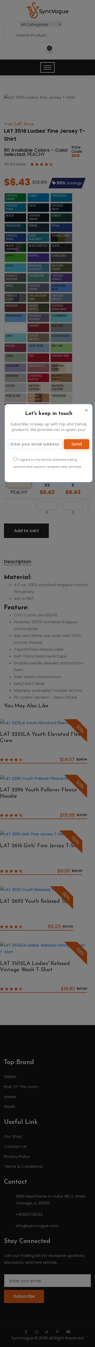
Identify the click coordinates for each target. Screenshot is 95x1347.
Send (77, 444)
